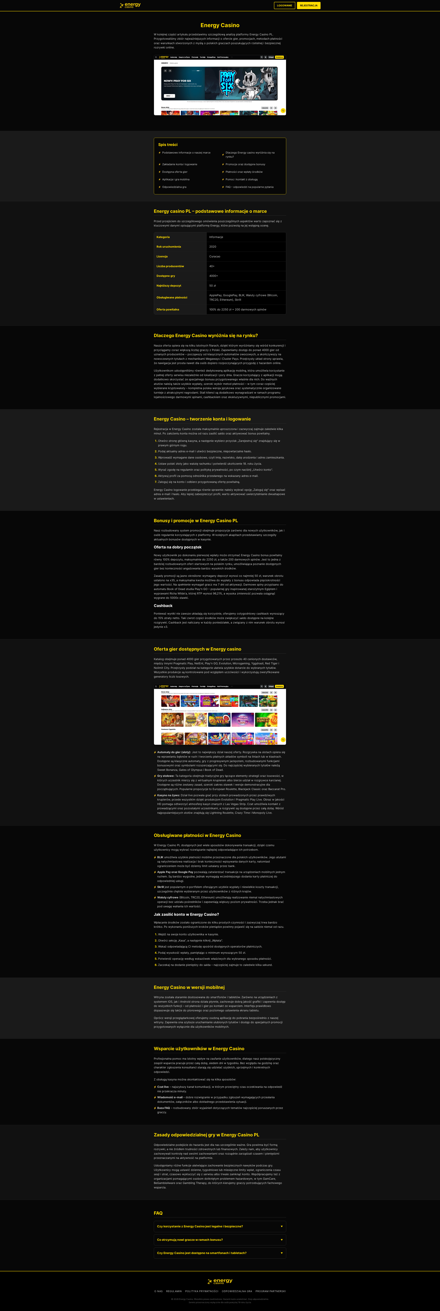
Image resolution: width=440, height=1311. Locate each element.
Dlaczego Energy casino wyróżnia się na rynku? (250, 154)
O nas (158, 1291)
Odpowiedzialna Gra (237, 1291)
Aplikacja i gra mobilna (175, 179)
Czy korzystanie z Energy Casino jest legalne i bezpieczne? (200, 1226)
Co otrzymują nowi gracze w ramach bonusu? (190, 1239)
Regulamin (174, 1291)
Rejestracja (308, 5)
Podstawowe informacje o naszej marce (186, 152)
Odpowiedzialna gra (174, 187)
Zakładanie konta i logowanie (179, 164)
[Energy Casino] (220, 1281)
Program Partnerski (271, 1291)
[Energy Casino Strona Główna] (130, 5)
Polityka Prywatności (201, 1291)
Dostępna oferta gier (175, 171)
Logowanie (284, 5)
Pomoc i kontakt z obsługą (241, 179)
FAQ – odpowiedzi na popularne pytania (249, 187)
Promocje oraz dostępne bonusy (245, 164)
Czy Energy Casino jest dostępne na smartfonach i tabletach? (202, 1253)
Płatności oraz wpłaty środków (244, 171)
